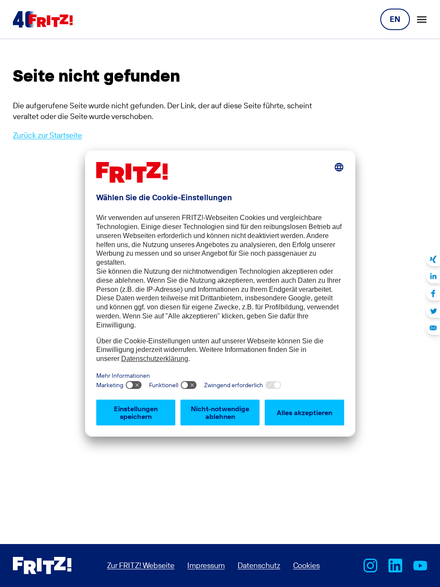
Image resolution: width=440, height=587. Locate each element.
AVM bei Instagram (370, 565)
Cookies (306, 565)
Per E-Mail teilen (433, 328)
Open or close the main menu (421, 19)
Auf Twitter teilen (433, 311)
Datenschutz (259, 565)
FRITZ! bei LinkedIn (395, 565)
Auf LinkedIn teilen (433, 276)
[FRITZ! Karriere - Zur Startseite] (43, 19)
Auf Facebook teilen (433, 293)
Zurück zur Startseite (47, 135)
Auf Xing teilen (433, 259)
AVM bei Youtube (420, 565)
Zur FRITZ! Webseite (140, 565)
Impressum (206, 565)
